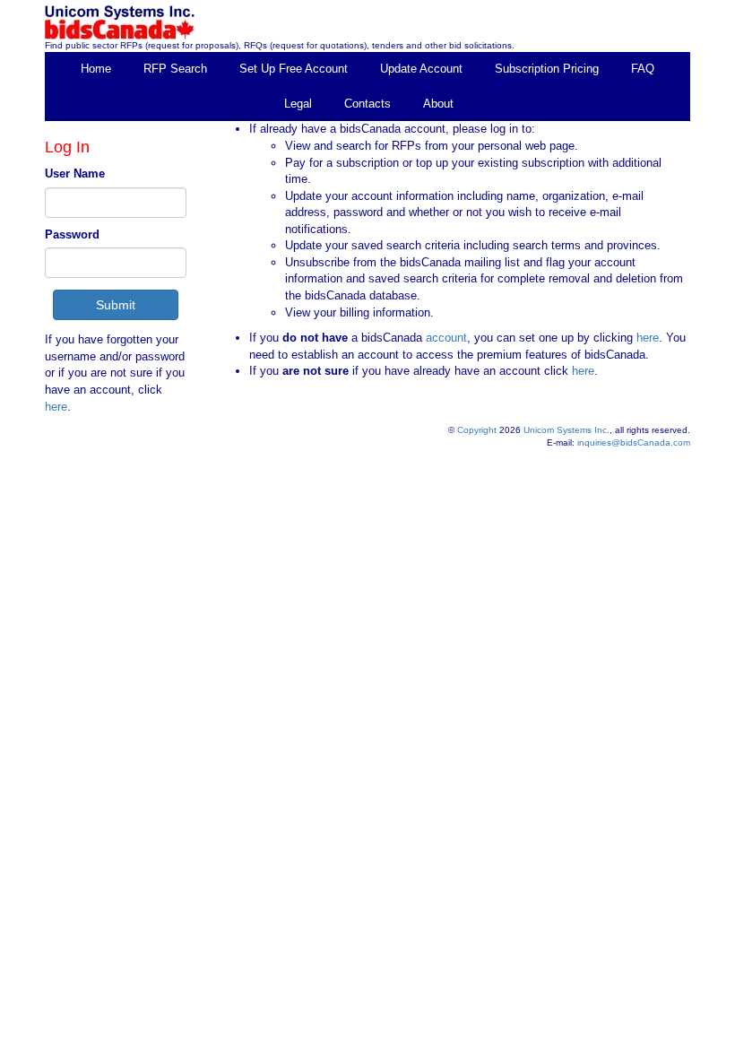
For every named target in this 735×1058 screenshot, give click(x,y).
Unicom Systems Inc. (566, 430)
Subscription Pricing (547, 68)
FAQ (642, 68)
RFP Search (175, 68)
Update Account (421, 68)
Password (72, 234)
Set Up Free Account (293, 68)
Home (96, 68)
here (56, 406)
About (438, 103)
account (444, 337)
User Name (75, 173)
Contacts (367, 103)
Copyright (477, 430)
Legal (298, 103)
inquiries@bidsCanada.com (633, 442)
